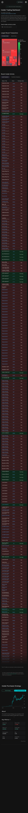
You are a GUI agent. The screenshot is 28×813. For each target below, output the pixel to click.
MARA (14, 548)
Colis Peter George (5, 567)
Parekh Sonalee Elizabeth (6, 545)
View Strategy (8, 690)
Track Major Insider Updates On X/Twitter (8, 13)
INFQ (14, 367)
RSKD (14, 193)
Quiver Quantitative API (12, 673)
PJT (14, 551)
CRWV (14, 182)
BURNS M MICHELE (5, 515)
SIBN (14, 626)
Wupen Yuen (4, 154)
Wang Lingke (4, 584)
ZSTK (14, 287)
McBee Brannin (5, 187)
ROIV (14, 116)
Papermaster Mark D (6, 653)
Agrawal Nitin (4, 207)
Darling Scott (4, 603)
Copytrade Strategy (21, 690)
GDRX (14, 83)
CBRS (14, 124)
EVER (14, 639)
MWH (14, 210)
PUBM (14, 375)
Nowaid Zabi (4, 548)
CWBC (13, 378)
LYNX (14, 637)
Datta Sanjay (4, 598)
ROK (14, 623)
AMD (14, 653)
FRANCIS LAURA (5, 625)
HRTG (14, 507)
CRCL (14, 515)
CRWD (14, 221)
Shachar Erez (4, 193)
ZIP (13, 562)
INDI (14, 546)
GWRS (14, 433)
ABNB (14, 565)
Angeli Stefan (4, 454)
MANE (14, 617)
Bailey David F (4, 609)
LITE (14, 155)
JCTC (14, 273)
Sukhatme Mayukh (5, 116)
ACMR (14, 102)
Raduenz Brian (5, 644)
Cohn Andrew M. (5, 504)
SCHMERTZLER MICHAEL (6, 526)
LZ (13, 163)
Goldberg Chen (5, 201)
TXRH (14, 248)
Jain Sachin (4, 190)
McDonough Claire (5, 110)
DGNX (14, 171)
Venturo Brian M (5, 182)
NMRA (14, 513)
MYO (14, 615)
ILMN (14, 290)
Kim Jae (3, 168)
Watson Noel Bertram (6, 163)
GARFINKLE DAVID (5, 509)
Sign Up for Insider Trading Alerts (14, 6)
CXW (14, 510)
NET (14, 381)
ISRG (14, 262)
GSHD (14, 482)
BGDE (14, 471)
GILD (14, 458)
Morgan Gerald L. (5, 248)
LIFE (14, 568)
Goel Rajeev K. (5, 375)
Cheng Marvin (5, 99)
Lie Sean (3, 124)
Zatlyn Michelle (5, 380)
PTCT (14, 526)
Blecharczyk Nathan (6, 565)
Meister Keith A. (5, 289)
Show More (23, 741)
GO (13, 543)
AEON (14, 372)
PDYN (14, 268)
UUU (14, 251)
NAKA (14, 609)
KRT (14, 100)
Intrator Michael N (5, 198)
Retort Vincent (4, 160)
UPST (14, 598)
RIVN (14, 111)
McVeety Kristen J (5, 185)
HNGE (14, 540)
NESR (14, 455)
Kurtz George (4, 220)
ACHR (14, 218)
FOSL (14, 480)
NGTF (14, 113)
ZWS (14, 557)
